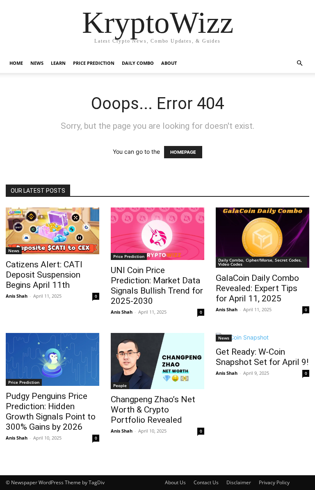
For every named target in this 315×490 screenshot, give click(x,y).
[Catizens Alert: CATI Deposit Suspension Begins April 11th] (52, 230)
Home (16, 63)
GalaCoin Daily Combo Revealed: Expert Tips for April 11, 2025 (257, 288)
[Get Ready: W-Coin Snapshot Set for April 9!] (262, 337)
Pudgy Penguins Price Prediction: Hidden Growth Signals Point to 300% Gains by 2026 (51, 411)
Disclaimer (238, 482)
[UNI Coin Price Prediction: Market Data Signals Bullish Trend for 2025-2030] (157, 233)
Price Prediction (93, 63)
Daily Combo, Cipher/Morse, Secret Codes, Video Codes (260, 262)
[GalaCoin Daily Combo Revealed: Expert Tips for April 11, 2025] (262, 237)
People (120, 385)
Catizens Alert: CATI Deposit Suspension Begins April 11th (44, 275)
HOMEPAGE (183, 152)
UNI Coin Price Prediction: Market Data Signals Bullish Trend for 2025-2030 (157, 285)
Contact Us (206, 482)
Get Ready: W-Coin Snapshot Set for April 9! (262, 357)
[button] (299, 63)
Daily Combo (138, 63)
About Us (175, 482)
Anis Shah (16, 296)
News (36, 63)
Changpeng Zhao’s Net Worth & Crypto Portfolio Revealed (153, 409)
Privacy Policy (274, 482)
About (169, 63)
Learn (58, 63)
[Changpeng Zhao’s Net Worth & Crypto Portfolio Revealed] (157, 361)
